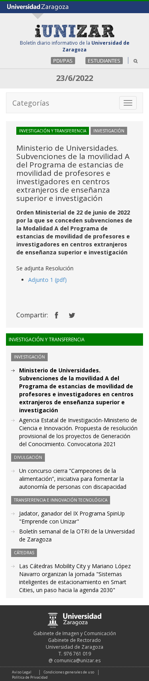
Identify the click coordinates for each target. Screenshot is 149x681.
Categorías (30, 103)
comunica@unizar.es (77, 660)
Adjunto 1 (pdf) (47, 279)
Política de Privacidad (30, 677)
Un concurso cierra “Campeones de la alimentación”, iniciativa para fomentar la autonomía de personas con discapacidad (72, 478)
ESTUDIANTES (104, 60)
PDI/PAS (63, 60)
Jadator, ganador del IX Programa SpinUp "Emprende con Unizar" (72, 517)
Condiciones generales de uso (69, 672)
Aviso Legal (21, 672)
